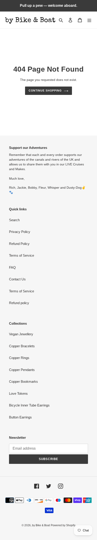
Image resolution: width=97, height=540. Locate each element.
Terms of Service (21, 255)
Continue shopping (45, 90)
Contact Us (17, 279)
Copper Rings (19, 358)
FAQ (12, 267)
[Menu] (89, 20)
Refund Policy (19, 244)
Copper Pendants (22, 370)
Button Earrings (20, 417)
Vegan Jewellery (21, 334)
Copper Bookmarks (23, 381)
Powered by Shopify (63, 525)
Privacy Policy (19, 232)
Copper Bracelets (22, 346)
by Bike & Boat (41, 525)
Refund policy (19, 303)
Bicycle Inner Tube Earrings (29, 405)
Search (14, 220)
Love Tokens (18, 393)
